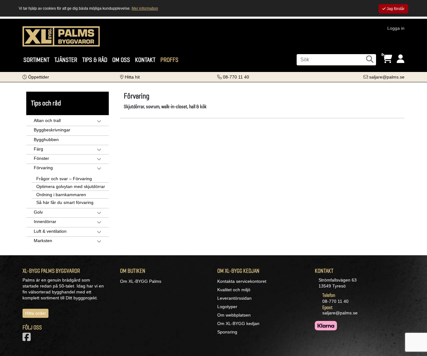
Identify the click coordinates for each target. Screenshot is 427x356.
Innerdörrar (45, 221)
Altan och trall (47, 120)
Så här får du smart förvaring (64, 202)
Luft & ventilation (50, 231)
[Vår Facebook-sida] (28, 339)
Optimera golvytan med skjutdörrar (70, 186)
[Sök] (369, 59)
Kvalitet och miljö (233, 289)
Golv (38, 212)
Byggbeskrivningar (52, 129)
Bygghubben (46, 139)
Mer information (145, 8)
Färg (38, 148)
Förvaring (43, 167)
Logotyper (227, 306)
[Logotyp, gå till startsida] (61, 35)
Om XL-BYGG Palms (140, 281)
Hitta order (35, 313)
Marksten (43, 240)
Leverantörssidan (234, 298)
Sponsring (227, 331)
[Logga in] (400, 59)
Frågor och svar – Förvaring (64, 178)
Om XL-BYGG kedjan (238, 323)
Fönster (41, 158)
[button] (36, 77)
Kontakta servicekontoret (241, 281)
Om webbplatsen (234, 315)
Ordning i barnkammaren (61, 194)
